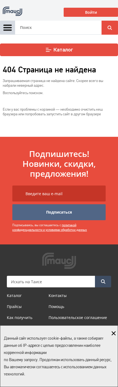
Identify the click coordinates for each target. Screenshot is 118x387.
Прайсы (14, 306)
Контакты (58, 295)
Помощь (56, 306)
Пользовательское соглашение (78, 317)
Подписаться (59, 212)
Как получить (19, 317)
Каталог (63, 50)
